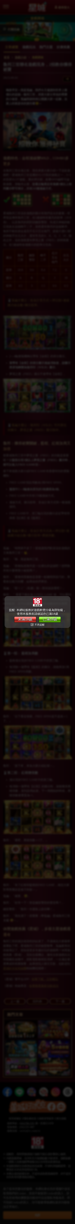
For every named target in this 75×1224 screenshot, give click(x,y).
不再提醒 (39, 624)
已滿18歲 (50, 619)
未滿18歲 (25, 619)
